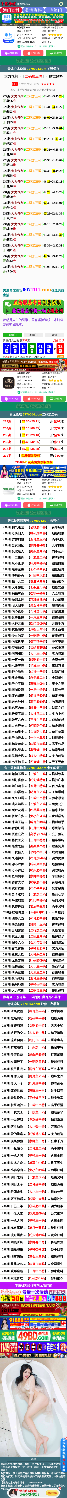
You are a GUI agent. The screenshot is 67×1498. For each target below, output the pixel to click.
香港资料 (33, 10)
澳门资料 (11, 10)
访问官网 (58, 53)
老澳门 (56, 10)
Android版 (13, 53)
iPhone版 (35, 53)
